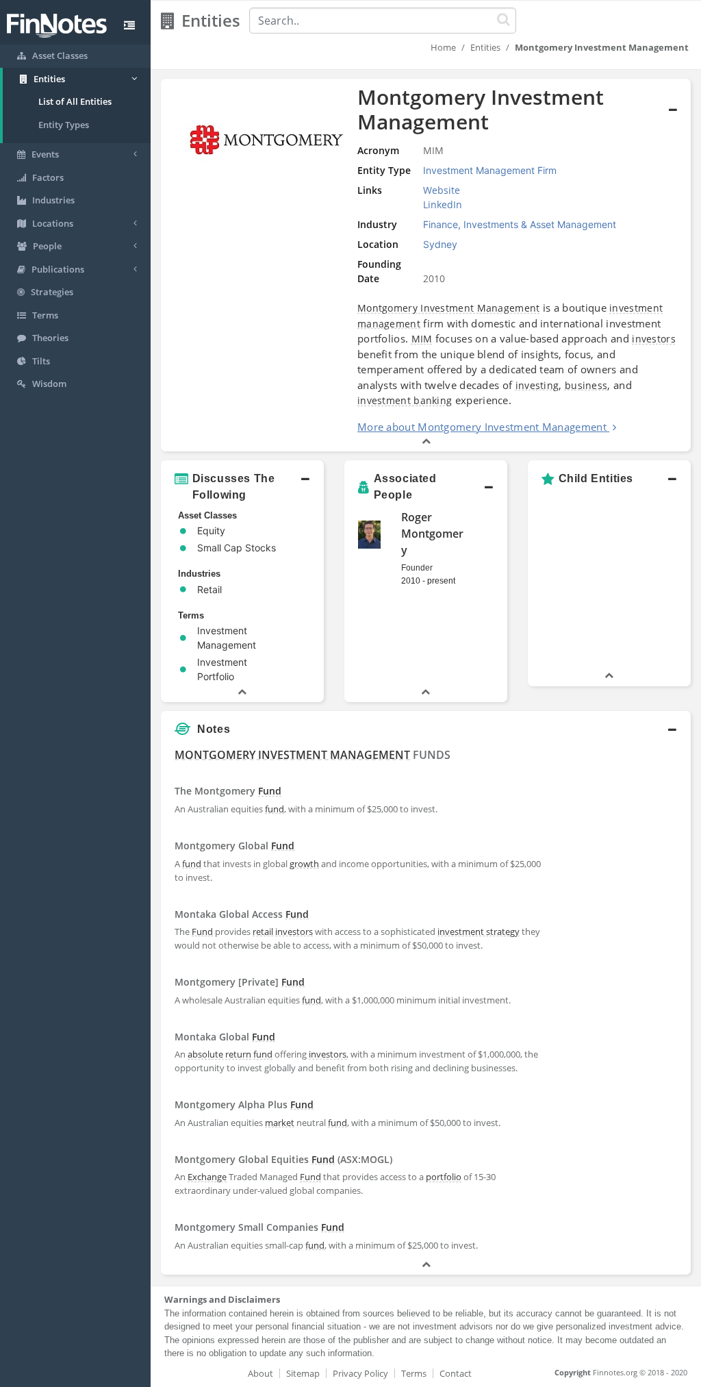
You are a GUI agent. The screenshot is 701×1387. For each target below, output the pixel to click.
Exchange (207, 1177)
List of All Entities (75, 101)
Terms (413, 1373)
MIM (422, 338)
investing (537, 385)
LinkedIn (442, 204)
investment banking (404, 400)
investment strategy (478, 931)
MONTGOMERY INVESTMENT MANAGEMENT (292, 754)
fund (274, 809)
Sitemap (303, 1373)
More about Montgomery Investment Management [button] (482, 427)
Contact (455, 1373)
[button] (426, 265)
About (260, 1373)
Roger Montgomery (432, 534)
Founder (417, 568)
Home (443, 47)
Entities (485, 47)
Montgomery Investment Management (448, 307)
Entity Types (63, 124)
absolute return (219, 1054)
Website (441, 190)
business (586, 385)
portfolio (443, 1177)
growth (304, 864)
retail (263, 931)
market (279, 1122)
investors (654, 338)
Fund (269, 790)
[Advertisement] (622, 948)
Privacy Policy (360, 1373)
